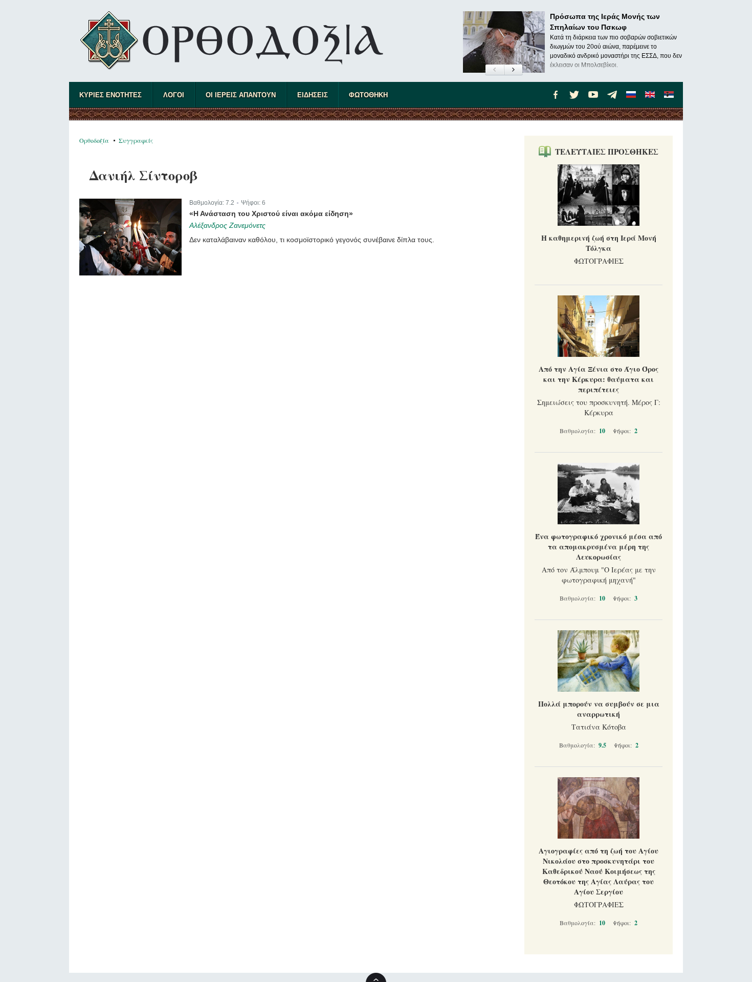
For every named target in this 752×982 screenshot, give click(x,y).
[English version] (650, 94)
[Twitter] (574, 94)
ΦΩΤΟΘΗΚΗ (368, 95)
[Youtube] (593, 94)
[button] (494, 70)
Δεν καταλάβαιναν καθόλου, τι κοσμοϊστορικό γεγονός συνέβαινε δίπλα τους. (311, 240)
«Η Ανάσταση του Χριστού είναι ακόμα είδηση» (271, 213)
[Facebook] (555, 94)
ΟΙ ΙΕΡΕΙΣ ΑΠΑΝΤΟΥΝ (241, 95)
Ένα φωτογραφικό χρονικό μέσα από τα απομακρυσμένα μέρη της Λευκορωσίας (598, 546)
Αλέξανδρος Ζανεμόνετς (227, 225)
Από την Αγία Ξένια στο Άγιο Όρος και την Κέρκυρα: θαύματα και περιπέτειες (598, 379)
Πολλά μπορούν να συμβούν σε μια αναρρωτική (598, 708)
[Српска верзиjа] (669, 94)
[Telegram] (612, 94)
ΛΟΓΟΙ (173, 95)
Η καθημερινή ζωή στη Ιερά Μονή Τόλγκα (598, 242)
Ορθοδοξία (94, 140)
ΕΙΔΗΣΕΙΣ (312, 95)
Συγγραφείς (136, 140)
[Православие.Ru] (631, 94)
